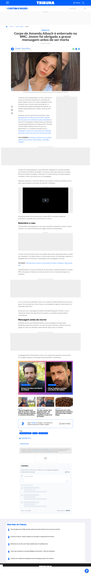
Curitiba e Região (17, 8)
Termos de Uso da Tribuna (36, 450)
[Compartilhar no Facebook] (76, 49)
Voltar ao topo (24, 443)
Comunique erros (26, 438)
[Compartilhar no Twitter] (79, 49)
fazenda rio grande (25, 433)
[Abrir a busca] (83, 3)
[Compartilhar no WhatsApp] (73, 49)
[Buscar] (84, 8)
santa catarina (43, 433)
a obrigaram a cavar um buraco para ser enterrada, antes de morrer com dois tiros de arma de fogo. (34, 131)
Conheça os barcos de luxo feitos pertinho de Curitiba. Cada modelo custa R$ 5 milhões (35, 140)
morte (34, 433)
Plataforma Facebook (47, 450)
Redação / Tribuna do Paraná (23, 48)
